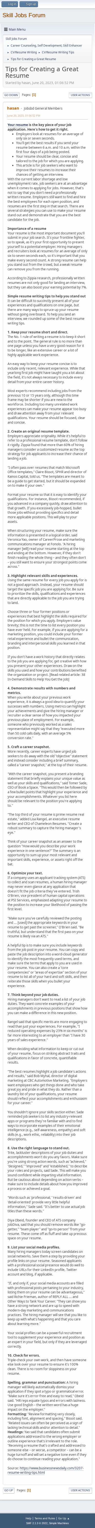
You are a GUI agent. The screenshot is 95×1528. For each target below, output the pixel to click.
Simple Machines (59, 1523)
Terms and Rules (45, 1518)
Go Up (8, 1490)
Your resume (18, 125)
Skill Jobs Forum (23, 15)
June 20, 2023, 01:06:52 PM (23, 115)
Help (28, 1518)
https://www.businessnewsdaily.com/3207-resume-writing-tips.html (46, 1470)
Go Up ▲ (64, 1518)
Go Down (11, 95)
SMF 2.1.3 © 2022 (37, 1523)
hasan (13, 108)
